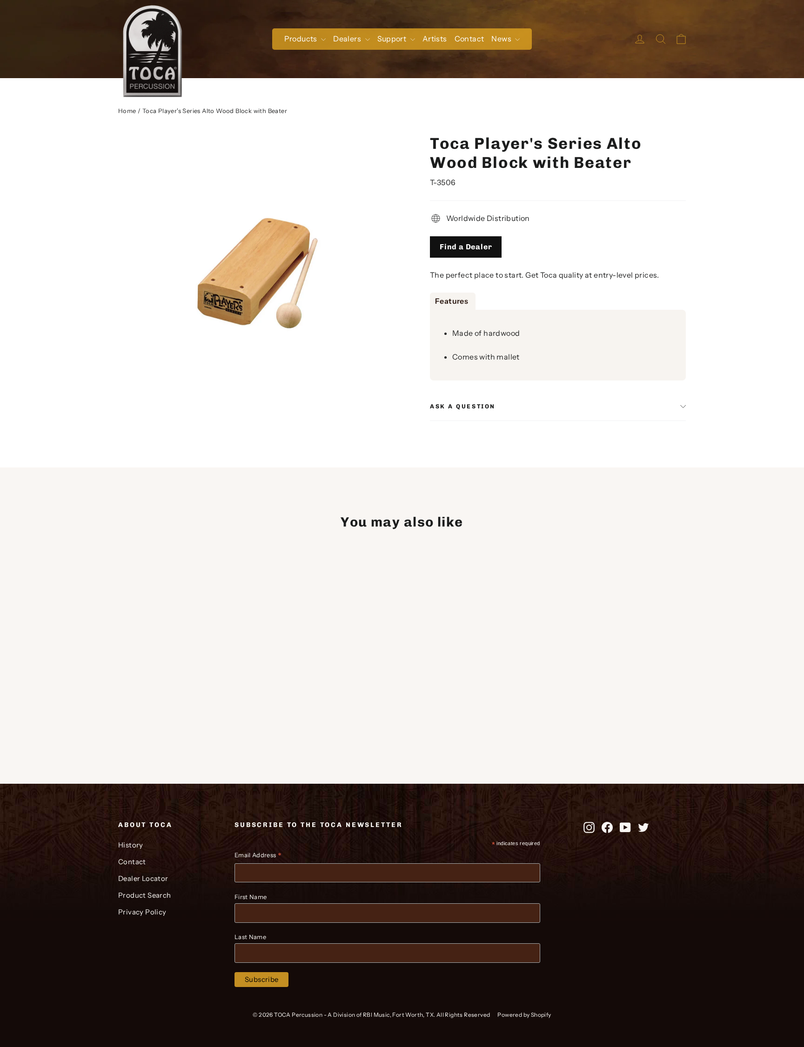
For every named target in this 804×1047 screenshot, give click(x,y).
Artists (434, 38)
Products (301, 38)
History (130, 845)
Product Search (144, 895)
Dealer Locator (143, 878)
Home (127, 110)
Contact (469, 38)
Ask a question (463, 406)
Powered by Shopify (524, 1014)
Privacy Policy (142, 912)
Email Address (257, 856)
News (502, 38)
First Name (250, 896)
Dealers (347, 38)
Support (392, 38)
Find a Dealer (466, 246)
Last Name (250, 936)
